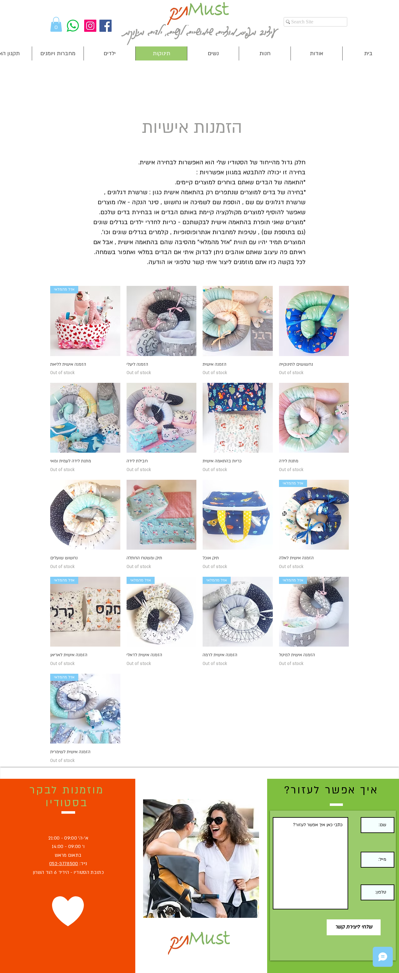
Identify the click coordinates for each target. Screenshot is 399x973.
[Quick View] (162, 321)
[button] (56, 24)
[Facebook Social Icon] (105, 26)
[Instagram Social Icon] (90, 26)
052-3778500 (63, 863)
